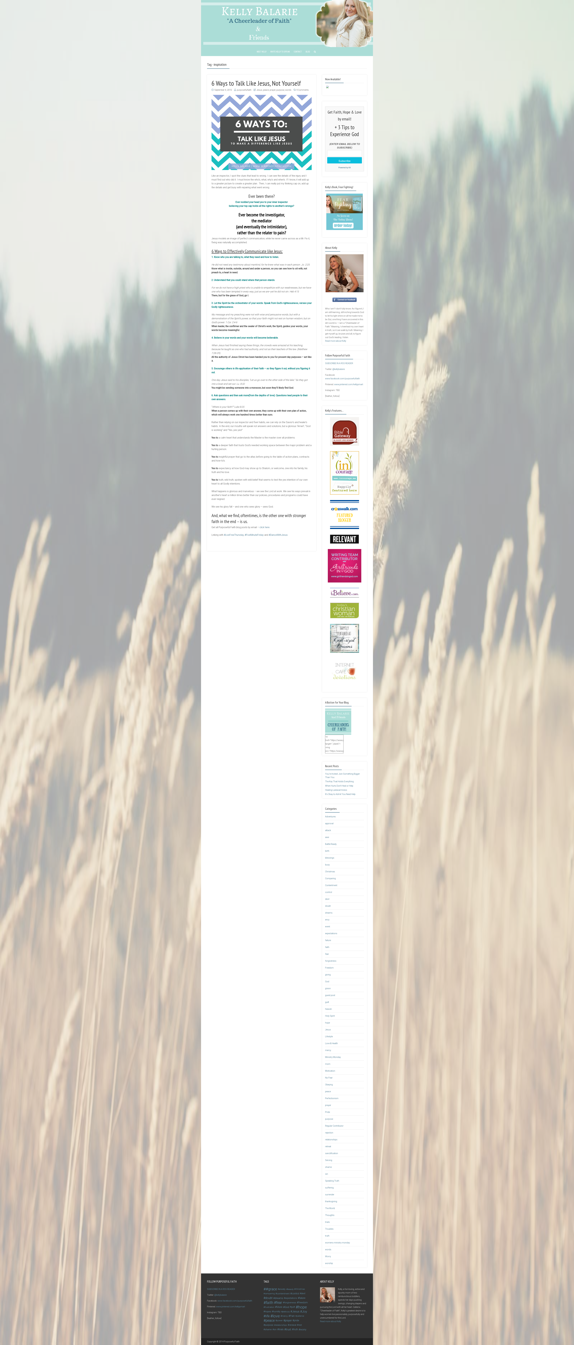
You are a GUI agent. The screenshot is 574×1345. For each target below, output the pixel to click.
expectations (331, 933)
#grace (271, 1289)
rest (300, 1325)
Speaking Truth (332, 1181)
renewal (292, 1325)
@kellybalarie (338, 369)
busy (327, 865)
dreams (328, 913)
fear (327, 954)
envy (327, 919)
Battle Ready (331, 844)
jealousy (286, 1311)
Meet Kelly (262, 51)
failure (328, 940)
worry (303, 1329)
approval (329, 823)
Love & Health (331, 1043)
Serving (328, 1160)
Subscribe (345, 161)
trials (327, 1222)
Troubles (329, 1229)
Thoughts (329, 1215)
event (327, 926)
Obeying (329, 1084)
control (328, 892)
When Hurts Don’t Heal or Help (339, 786)
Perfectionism (331, 1098)
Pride (327, 1112)
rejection (329, 1133)
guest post (330, 995)
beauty (290, 1289)
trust (288, 1329)
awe (327, 837)
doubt (328, 906)
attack (328, 830)
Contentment (331, 885)
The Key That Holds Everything (339, 781)
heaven (328, 1009)
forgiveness (330, 961)
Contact (298, 51)
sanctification (331, 1153)
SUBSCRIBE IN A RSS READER (339, 363)
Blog (308, 51)
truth (327, 1236)
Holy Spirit (330, 1016)
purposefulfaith (244, 90)
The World (330, 1208)
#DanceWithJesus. (278, 534)
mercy (328, 1050)
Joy (304, 1311)
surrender (329, 1194)
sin (326, 1174)
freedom (303, 1302)
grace (327, 988)
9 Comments (302, 90)
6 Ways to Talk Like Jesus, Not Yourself (256, 83)
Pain (292, 1316)
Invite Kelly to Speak (280, 51)
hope (327, 1023)
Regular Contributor (334, 1126)
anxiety (282, 1289)
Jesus (259, 90)
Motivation (330, 1071)
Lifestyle (329, 1036)
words (288, 90)
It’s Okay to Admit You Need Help (340, 794)
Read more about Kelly (335, 341)
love (276, 1316)
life (267, 1316)
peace (266, 90)
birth (327, 851)
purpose (280, 90)
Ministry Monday (333, 1057)
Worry (328, 1256)
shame (328, 1167)
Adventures (330, 816)
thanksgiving (331, 1201)
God (327, 981)
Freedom (329, 968)
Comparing (330, 878)
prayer (272, 90)
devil (327, 899)
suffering (329, 1187)
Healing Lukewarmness (336, 790)
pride (296, 1320)
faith (327, 947)
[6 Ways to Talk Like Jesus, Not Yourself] (262, 132)
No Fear (329, 1078)
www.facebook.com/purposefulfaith (342, 378)
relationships (331, 1139)
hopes (268, 1311)
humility (276, 1311)
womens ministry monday (337, 1242)
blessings (329, 858)
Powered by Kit (344, 167)
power (280, 1320)
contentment (283, 1293)
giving (328, 974)
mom (327, 1064)
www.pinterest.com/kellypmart (348, 384)
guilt (327, 1002)
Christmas (330, 871)
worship (329, 1263)
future (279, 1307)
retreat (328, 1146)
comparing (270, 1293)
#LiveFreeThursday (234, 534)
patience (300, 1316)
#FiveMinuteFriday (254, 534)
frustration (269, 1307)
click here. (265, 527)
